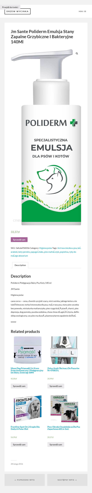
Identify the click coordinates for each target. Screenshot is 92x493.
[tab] (20, 265)
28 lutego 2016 (17, 464)
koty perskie (24, 252)
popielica (64, 252)
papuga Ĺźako (37, 252)
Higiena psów (45, 248)
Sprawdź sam (19, 239)
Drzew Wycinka (17, 11)
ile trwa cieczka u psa (67, 248)
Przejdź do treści (10, 7)
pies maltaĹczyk (51, 252)
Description (20, 265)
